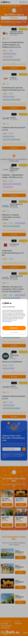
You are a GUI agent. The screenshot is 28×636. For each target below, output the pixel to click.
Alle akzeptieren (14, 328)
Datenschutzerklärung (7, 321)
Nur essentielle (14, 332)
